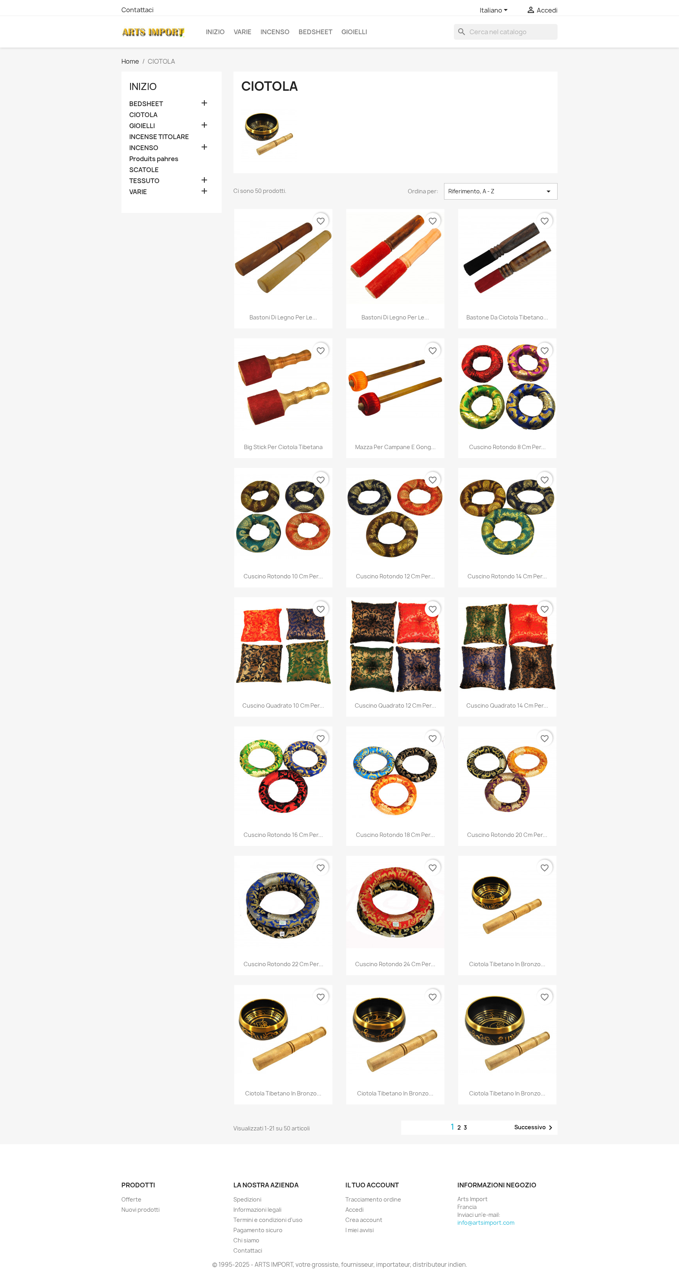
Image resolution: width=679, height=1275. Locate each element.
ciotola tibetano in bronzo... (507, 964)
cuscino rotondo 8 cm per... (507, 447)
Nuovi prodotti (140, 1209)
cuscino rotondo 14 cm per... (507, 576)
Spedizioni (247, 1199)
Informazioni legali (257, 1209)
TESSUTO (144, 181)
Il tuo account (372, 1185)
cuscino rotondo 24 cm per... (395, 964)
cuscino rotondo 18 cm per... (395, 834)
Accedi (354, 1209)
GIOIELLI (354, 32)
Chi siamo (246, 1240)
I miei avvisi (359, 1230)
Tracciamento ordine (373, 1199)
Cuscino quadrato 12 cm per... (395, 705)
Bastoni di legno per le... (283, 317)
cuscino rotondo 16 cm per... (283, 834)
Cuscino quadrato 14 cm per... (507, 705)
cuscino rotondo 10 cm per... (283, 576)
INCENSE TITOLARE (159, 137)
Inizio (215, 32)
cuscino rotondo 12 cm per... (395, 576)
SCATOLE (144, 170)
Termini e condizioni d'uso (268, 1220)
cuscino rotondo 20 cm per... (507, 834)
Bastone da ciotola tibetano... (507, 317)
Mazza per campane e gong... (395, 447)
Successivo (534, 1127)
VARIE (242, 32)
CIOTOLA (143, 115)
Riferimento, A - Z (500, 191)
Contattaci (137, 10)
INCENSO (275, 32)
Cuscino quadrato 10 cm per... (283, 705)
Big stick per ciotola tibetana (283, 447)
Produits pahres (153, 159)
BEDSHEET (315, 32)
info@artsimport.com (485, 1222)
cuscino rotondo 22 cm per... (283, 964)
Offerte (131, 1199)
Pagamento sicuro (258, 1230)
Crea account (363, 1220)
